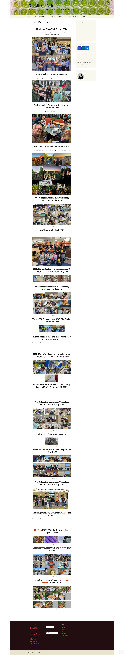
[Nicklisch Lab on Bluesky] (87, 48)
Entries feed (64, 631)
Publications (52, 16)
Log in (63, 629)
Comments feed (65, 633)
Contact (83, 16)
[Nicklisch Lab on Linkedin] (83, 48)
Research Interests (43, 16)
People (35, 16)
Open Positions (76, 16)
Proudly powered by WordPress (34, 652)
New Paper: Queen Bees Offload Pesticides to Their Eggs (35, 629)
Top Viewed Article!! (33, 641)
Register (63, 627)
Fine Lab (38, 530)
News (29, 16)
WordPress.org (65, 635)
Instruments (60, 16)
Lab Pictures (67, 16)
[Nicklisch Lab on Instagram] (79, 48)
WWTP (62, 513)
